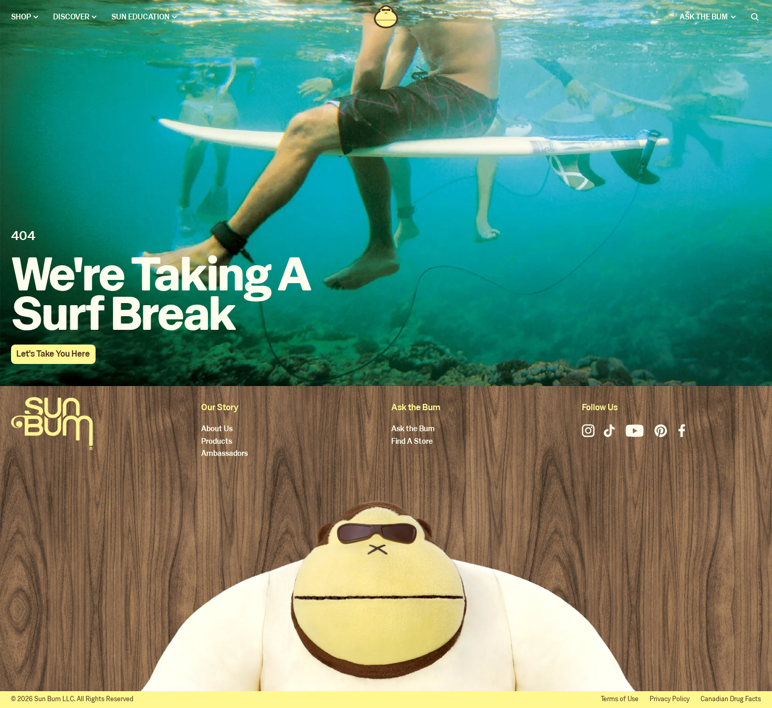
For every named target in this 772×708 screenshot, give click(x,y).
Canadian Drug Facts (731, 699)
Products (216, 442)
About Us (217, 429)
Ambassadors (224, 454)
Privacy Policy (670, 699)
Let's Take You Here (53, 353)
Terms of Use (620, 699)
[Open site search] (756, 16)
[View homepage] (386, 16)
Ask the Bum (413, 429)
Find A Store (412, 442)
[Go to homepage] (52, 423)
